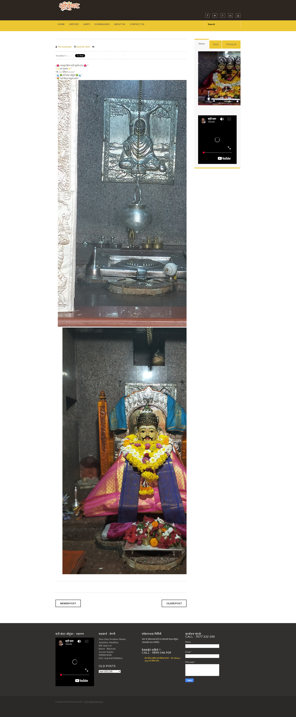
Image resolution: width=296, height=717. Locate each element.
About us (119, 24)
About (202, 43)
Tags (215, 44)
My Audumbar (65, 46)
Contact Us (137, 24)
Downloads (102, 24)
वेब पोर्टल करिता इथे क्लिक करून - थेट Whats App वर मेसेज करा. (162, 659)
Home (61, 24)
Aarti (86, 24)
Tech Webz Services (93, 701)
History (74, 24)
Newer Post (68, 603)
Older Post (174, 603)
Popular (231, 44)
